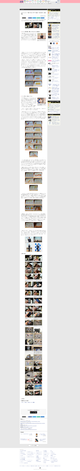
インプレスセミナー (30, 455)
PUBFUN (52, 455)
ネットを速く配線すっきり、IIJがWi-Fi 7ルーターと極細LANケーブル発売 (56, 94)
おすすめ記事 (51, 114)
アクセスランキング (52, 9)
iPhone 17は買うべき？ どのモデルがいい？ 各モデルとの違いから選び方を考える (56, 123)
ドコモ (21, 3)
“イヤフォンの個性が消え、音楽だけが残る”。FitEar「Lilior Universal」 (55, 28)
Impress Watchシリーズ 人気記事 (54, 101)
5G (44, 3)
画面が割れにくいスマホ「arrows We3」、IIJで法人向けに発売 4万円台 (55, 98)
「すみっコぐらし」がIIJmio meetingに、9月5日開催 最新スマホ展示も (55, 61)
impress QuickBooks (53, 454)
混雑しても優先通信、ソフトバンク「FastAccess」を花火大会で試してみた (56, 70)
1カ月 (58, 10)
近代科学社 (37, 460)
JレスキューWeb (46, 455)
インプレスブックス (30, 460)
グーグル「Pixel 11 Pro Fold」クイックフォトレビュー (56, 82)
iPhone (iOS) (38, 3)
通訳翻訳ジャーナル (46, 454)
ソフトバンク (26, 3)
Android (42, 3)
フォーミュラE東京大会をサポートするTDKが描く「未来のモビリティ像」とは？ (56, 37)
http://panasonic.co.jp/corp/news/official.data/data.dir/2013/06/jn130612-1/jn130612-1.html (32, 423)
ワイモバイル (30, 3)
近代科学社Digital (39, 461)
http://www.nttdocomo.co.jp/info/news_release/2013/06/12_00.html (30, 421)
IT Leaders (22, 455)
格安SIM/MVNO (49, 3)
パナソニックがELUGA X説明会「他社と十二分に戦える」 (43, 440)
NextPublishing (29, 461)
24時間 (52, 10)
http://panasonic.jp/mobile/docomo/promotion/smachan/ (28, 429)
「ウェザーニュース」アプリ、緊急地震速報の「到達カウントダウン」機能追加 (56, 85)
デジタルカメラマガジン (23, 460)
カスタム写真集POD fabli (54, 460)
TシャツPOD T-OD (39, 454)
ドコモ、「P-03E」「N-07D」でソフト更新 (27, 402)
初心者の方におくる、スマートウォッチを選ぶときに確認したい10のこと (56, 120)
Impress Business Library (30, 454)
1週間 (55, 10)
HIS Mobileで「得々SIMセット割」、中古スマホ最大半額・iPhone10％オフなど (55, 91)
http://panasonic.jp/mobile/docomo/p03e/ (26, 427)
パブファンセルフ (53, 456)
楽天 (35, 3)
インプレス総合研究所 (23, 454)
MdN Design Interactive (46, 460)
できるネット (22, 461)
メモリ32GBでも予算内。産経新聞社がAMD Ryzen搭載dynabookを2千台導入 (55, 25)
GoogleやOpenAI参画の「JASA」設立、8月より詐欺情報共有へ (56, 51)
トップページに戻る (34, 445)
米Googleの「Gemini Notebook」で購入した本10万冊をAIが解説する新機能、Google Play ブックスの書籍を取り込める (55, 89)
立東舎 (37, 455)
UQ (33, 3)
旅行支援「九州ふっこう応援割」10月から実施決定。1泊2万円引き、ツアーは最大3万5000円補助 (54, 106)
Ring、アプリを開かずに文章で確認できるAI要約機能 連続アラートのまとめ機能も (56, 54)
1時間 (49, 10)
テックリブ (44, 461)
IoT (46, 3)
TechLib (45, 462)
